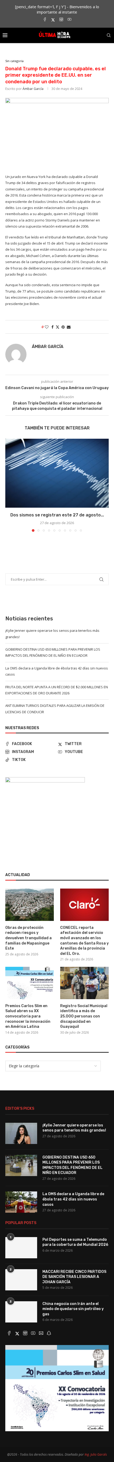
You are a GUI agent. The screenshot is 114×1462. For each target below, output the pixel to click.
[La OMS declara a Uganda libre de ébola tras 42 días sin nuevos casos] (21, 1202)
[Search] (108, 35)
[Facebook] (45, 19)
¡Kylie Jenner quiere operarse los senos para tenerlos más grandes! (74, 1128)
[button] (9, 485)
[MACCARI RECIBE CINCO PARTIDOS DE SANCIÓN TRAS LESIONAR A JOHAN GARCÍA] (21, 1279)
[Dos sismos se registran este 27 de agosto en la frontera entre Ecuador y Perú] (57, 473)
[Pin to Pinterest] (63, 326)
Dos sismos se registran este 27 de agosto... (57, 514)
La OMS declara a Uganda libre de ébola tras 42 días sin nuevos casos (73, 1199)
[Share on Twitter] (57, 326)
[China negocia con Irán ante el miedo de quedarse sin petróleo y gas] (21, 1311)
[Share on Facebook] (52, 326)
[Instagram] (61, 19)
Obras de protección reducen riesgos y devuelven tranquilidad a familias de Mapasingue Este (28, 938)
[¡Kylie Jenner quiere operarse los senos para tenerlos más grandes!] (21, 1133)
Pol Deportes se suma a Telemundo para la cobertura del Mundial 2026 (75, 1242)
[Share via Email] (69, 326)
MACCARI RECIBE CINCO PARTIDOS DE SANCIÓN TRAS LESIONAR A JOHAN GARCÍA (74, 1276)
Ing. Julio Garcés (96, 1454)
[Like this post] (47, 326)
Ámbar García (33, 88)
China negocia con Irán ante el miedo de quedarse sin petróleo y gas (73, 1309)
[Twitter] (53, 19)
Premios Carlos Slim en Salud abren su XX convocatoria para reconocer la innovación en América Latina (27, 1016)
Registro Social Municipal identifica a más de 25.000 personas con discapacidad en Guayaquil (83, 1016)
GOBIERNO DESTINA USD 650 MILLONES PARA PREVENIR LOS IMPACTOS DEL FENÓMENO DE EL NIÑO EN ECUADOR (72, 1165)
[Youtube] (69, 19)
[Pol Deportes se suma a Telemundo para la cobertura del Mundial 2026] (21, 1247)
